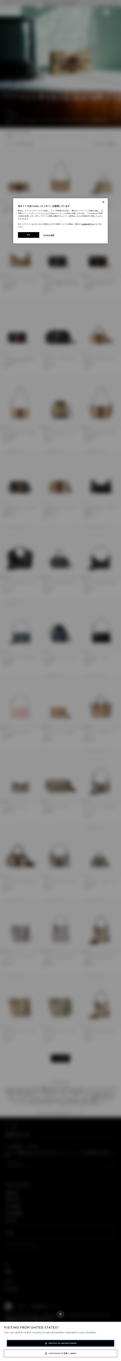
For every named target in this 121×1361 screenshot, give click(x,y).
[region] (60, 220)
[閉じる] (103, 202)
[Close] (60, 1314)
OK (28, 235)
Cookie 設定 (48, 235)
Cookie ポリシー (88, 224)
